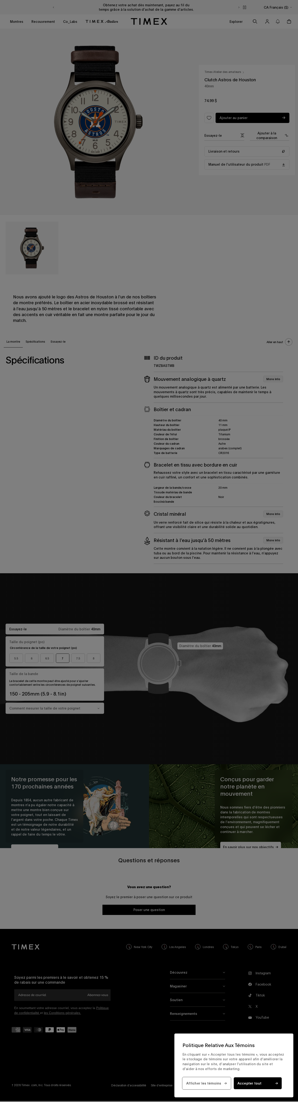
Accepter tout (249, 1083)
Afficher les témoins (203, 1083)
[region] (233, 1065)
